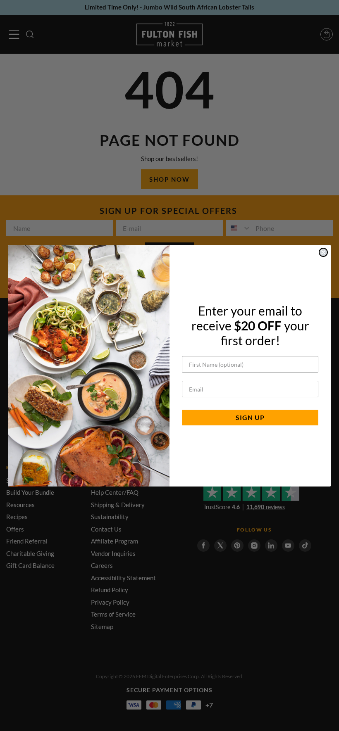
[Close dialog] (323, 252)
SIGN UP (250, 417)
